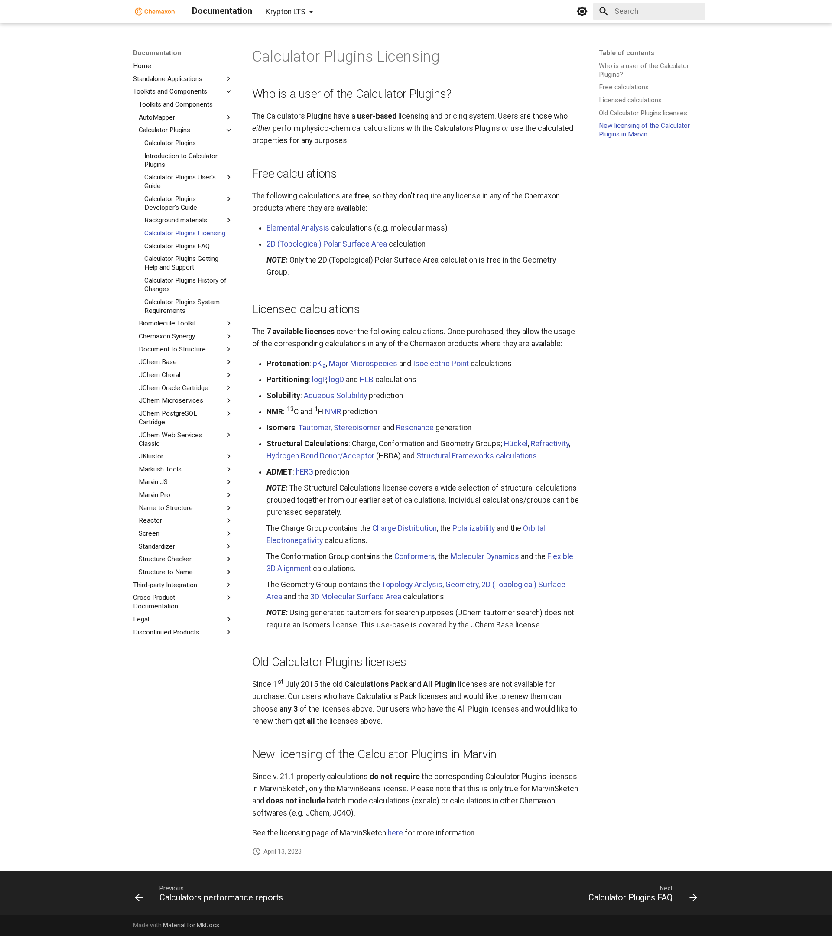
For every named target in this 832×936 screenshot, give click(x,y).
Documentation (157, 53)
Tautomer (315, 427)
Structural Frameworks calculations (476, 456)
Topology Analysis (412, 584)
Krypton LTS (286, 11)
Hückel (516, 443)
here (395, 833)
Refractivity (550, 443)
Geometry (461, 584)
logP (319, 379)
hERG (304, 472)
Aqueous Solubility (335, 395)
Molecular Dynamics (485, 556)
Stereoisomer (357, 427)
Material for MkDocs (191, 925)
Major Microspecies (363, 363)
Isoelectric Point (441, 363)
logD (336, 379)
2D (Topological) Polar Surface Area (326, 244)
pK (319, 363)
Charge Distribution (404, 528)
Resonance (415, 427)
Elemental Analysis (297, 228)
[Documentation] (155, 11)
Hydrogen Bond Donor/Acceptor (320, 456)
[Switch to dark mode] (582, 11)
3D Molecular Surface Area (355, 596)
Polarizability (473, 528)
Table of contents (626, 53)
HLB (367, 379)
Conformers (414, 556)
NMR (333, 411)
